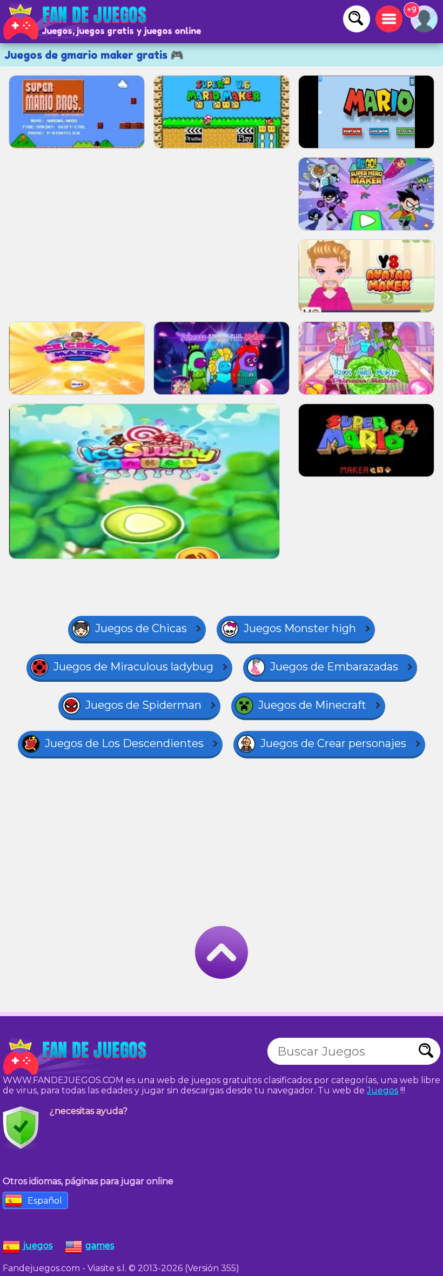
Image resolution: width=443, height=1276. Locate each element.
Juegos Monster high (300, 628)
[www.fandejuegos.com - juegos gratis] (76, 1057)
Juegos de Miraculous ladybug (133, 666)
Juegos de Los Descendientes (124, 743)
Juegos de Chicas (141, 628)
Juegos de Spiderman (143, 705)
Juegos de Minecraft (312, 705)
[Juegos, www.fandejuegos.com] (76, 22)
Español (45, 1201)
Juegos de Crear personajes (333, 743)
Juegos (382, 1090)
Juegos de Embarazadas (334, 666)
